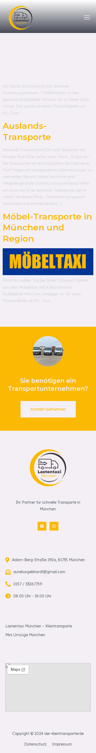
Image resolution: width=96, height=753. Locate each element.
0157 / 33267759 (27, 584)
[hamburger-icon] (87, 18)
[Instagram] (54, 526)
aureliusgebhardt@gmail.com (39, 571)
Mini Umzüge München (25, 634)
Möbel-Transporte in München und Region (47, 227)
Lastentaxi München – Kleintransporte (38, 626)
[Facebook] (42, 526)
